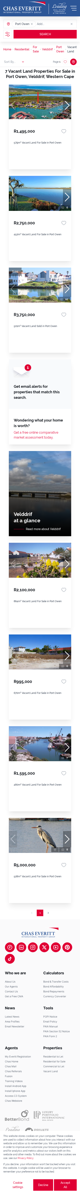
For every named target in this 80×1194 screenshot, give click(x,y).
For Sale (36, 49)
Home (7, 49)
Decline (43, 1185)
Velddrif (47, 49)
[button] (31, 24)
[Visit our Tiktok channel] (10, 959)
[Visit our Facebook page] (10, 947)
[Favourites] (63, 131)
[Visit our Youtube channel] (56, 947)
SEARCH (45, 34)
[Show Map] (73, 62)
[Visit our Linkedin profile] (21, 947)
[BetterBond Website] (17, 1115)
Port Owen (60, 49)
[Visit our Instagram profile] (33, 947)
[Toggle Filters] (7, 34)
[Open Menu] (73, 8)
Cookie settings (18, 1185)
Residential (22, 49)
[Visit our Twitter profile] (44, 947)
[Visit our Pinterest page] (67, 947)
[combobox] (53, 24)
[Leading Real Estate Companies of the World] (59, 8)
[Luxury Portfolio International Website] (49, 1115)
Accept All (65, 1185)
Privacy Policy (26, 1158)
